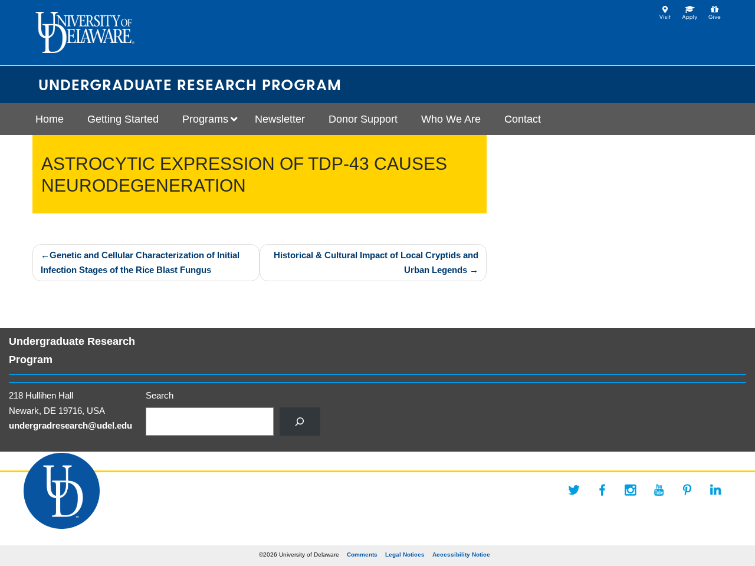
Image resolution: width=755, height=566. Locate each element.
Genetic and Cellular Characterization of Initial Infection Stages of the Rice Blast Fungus (140, 262)
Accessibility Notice (461, 554)
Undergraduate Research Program (190, 84)
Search (159, 395)
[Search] (300, 421)
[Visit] (665, 9)
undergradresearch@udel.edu (70, 425)
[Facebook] (602, 490)
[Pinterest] (687, 490)
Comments (362, 554)
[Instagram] (631, 490)
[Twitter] (574, 490)
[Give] (715, 9)
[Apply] (690, 9)
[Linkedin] (715, 490)
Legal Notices (405, 554)
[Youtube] (659, 490)
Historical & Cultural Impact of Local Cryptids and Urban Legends (376, 262)
